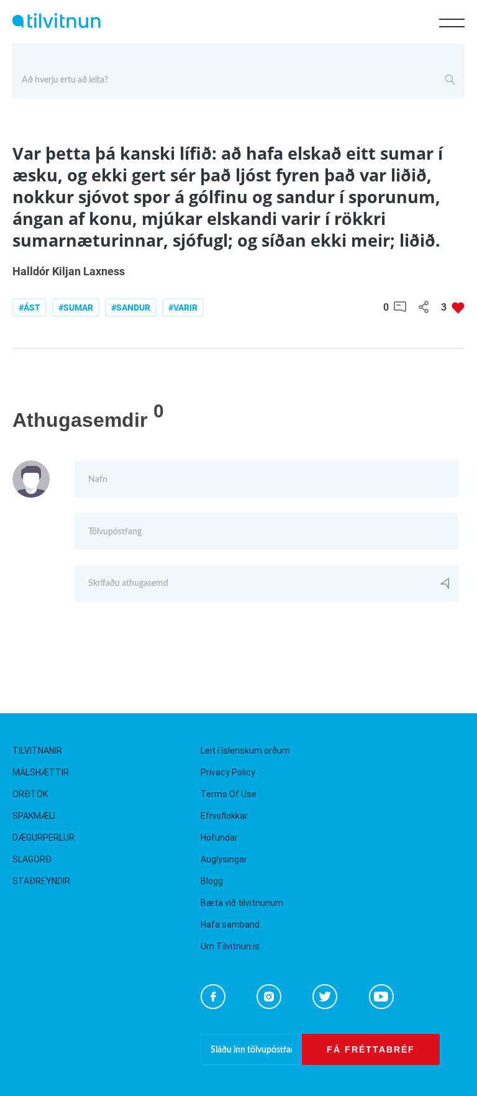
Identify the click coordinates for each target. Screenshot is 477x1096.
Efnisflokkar (224, 816)
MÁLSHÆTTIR (40, 772)
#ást (29, 308)
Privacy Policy (228, 772)
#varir (183, 308)
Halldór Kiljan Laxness (68, 271)
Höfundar (219, 838)
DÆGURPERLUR (43, 838)
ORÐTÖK (30, 794)
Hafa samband (230, 924)
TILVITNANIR (37, 751)
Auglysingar (224, 859)
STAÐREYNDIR (41, 881)
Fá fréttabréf (371, 1049)
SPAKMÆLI (33, 816)
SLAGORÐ (32, 859)
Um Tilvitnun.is (230, 946)
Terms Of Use (229, 794)
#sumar (75, 308)
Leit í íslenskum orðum (245, 751)
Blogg (212, 881)
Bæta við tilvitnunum (242, 903)
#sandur (130, 308)
